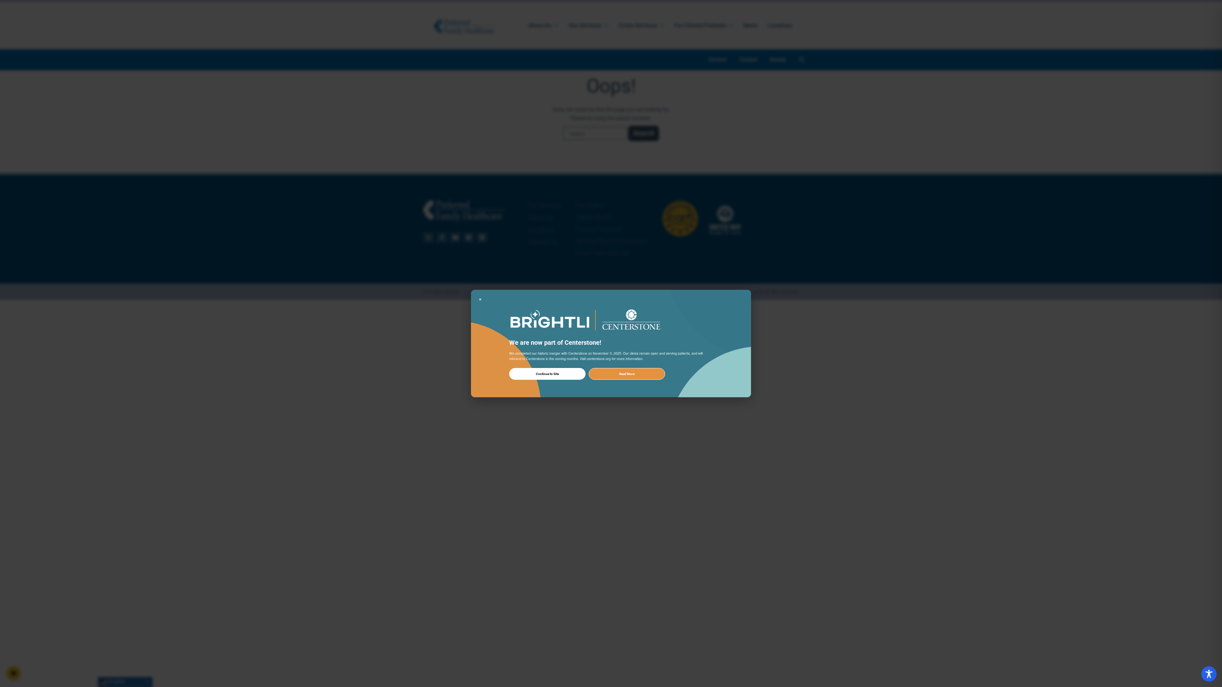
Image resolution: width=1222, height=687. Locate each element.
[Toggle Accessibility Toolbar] (1209, 674)
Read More (627, 374)
